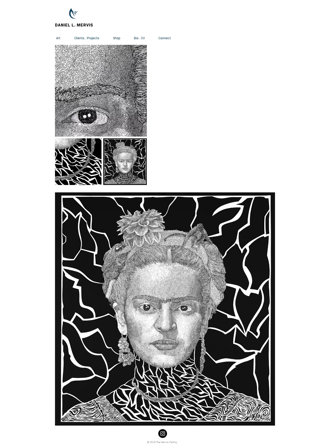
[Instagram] (162, 433)
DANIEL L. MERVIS (74, 25)
